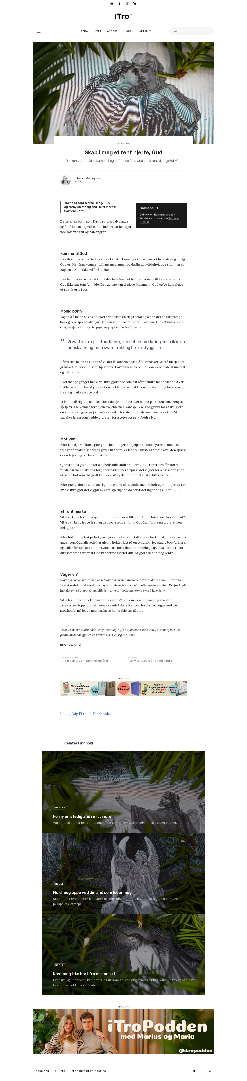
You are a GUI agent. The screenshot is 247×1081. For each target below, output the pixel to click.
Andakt (112, 31)
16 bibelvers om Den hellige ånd (85, 660)
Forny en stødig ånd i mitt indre (150, 660)
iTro (123, 16)
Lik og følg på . (85, 713)
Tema (84, 31)
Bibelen (123, 143)
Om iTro (60, 1071)
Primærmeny (38, 31)
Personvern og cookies (89, 1071)
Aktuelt (145, 31)
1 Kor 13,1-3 (171, 490)
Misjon (129, 31)
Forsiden (42, 1071)
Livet (97, 31)
